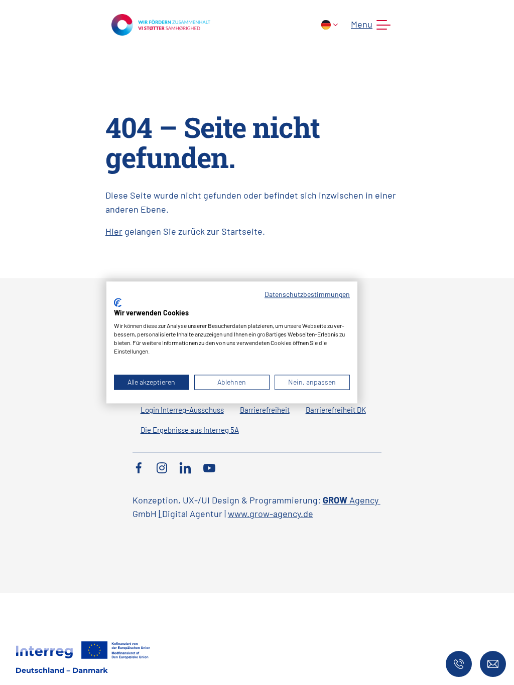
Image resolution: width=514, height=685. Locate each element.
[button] (369, 25)
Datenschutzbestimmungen (307, 294)
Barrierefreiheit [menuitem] (265, 409)
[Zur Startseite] (160, 23)
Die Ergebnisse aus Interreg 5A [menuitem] (190, 429)
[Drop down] (329, 25)
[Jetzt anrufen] (459, 664)
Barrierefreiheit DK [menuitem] (336, 409)
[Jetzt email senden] (493, 664)
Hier (113, 231)
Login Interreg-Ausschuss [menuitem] (182, 409)
